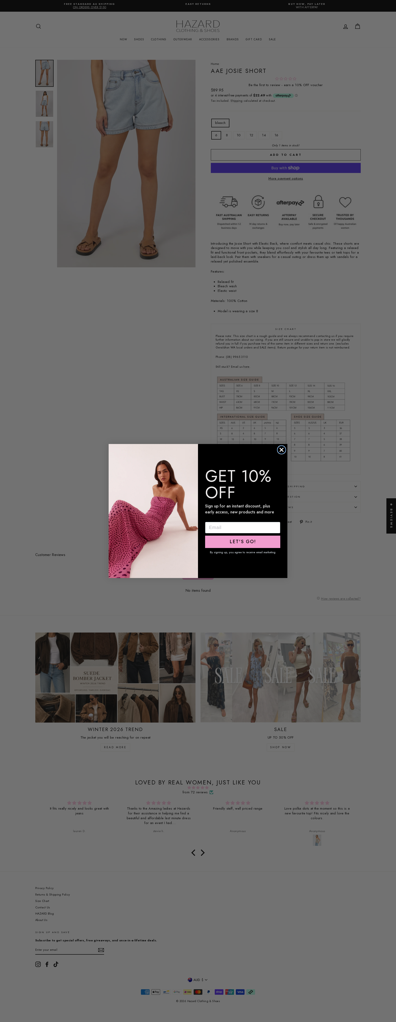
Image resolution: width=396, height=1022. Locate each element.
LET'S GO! (243, 541)
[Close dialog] (282, 450)
